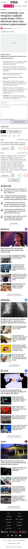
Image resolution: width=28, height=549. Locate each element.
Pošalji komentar (14, 131)
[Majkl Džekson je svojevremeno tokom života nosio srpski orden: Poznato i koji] (14, 239)
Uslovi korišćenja (21, 540)
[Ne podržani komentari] (18, 135)
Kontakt (18, 543)
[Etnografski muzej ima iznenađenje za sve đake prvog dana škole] (6, 259)
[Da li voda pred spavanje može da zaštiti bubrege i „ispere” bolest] (6, 330)
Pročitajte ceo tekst (7, 32)
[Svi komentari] (9, 135)
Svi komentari (14, 180)
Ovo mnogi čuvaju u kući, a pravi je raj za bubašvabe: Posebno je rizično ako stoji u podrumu (14, 218)
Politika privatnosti (12, 543)
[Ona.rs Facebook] (7, 535)
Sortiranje (4, 135)
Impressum (14, 540)
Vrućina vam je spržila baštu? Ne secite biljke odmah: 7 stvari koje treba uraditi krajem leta (13, 211)
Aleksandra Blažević (7, 28)
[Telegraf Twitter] (12, 535)
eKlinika (5, 300)
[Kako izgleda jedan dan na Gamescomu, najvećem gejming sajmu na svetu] (6, 419)
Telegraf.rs (4, 2)
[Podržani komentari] (14, 135)
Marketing (9, 540)
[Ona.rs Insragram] (16, 535)
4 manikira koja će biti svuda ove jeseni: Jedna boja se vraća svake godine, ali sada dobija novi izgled (13, 204)
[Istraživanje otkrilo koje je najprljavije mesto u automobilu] (6, 471)
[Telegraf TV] (20, 535)
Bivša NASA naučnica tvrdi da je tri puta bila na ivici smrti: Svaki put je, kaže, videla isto (14, 190)
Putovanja (3, 9)
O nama (4, 540)
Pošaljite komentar (19, 122)
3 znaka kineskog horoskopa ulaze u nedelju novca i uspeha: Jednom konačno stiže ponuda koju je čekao (14, 197)
